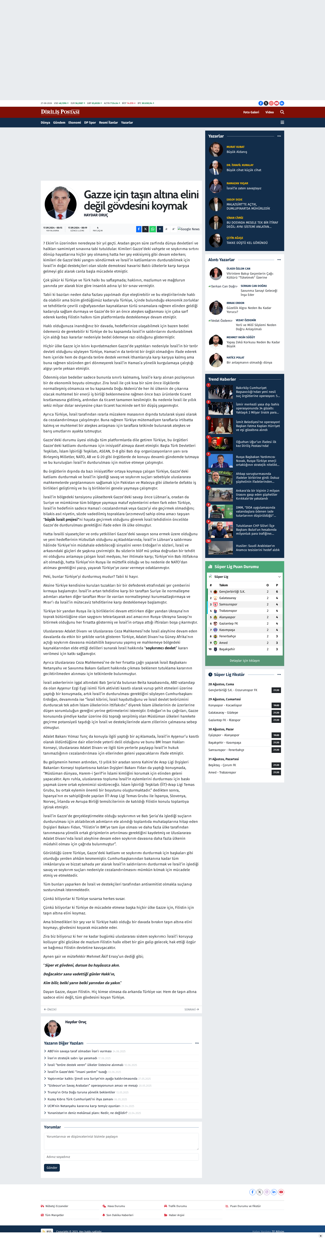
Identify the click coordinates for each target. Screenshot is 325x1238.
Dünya (45, 123)
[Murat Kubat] (215, 149)
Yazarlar (127, 123)
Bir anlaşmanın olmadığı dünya (249, 363)
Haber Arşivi (176, 1215)
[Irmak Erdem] (215, 307)
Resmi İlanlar (108, 123)
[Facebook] (252, 1192)
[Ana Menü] (282, 122)
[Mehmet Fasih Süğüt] (215, 342)
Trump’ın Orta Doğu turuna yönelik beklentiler (82, 1092)
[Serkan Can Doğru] (223, 286)
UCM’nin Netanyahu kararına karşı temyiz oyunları (84, 1106)
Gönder (52, 1168)
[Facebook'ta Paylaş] (138, 229)
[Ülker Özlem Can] (215, 273)
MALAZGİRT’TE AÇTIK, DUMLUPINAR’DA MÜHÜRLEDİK (248, 206)
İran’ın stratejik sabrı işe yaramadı (73, 1058)
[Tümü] (279, 136)
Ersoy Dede (234, 199)
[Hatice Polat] (215, 360)
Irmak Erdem (235, 303)
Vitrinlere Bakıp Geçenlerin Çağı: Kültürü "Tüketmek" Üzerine (250, 276)
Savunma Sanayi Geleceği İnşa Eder (259, 293)
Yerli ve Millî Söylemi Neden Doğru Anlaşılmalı (256, 327)
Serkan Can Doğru (254, 286)
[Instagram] (267, 1192)
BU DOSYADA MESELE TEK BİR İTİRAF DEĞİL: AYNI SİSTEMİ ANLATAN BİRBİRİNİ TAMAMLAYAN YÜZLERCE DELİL (252, 225)
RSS (48, 1231)
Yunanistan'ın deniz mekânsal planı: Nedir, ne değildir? (88, 1113)
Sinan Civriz (235, 217)
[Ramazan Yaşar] (215, 186)
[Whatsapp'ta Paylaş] (152, 229)
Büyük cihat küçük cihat (244, 170)
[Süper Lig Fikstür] (279, 675)
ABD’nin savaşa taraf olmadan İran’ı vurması (80, 1051)
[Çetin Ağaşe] (215, 240)
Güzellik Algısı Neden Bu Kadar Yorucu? (249, 310)
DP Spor (90, 123)
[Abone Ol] (189, 229)
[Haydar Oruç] (61, 203)
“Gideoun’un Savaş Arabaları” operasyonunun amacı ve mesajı (93, 1086)
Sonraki (190, 1009)
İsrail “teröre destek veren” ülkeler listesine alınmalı (86, 1065)
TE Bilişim (278, 1231)
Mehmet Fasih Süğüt (241, 337)
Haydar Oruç (96, 215)
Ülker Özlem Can (238, 268)
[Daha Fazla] (160, 229)
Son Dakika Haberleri (119, 1215)
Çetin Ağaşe (235, 238)
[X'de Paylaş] (145, 229)
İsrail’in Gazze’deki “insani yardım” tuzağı (78, 1072)
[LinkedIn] (274, 1192)
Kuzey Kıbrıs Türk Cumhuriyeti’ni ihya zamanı (81, 1099)
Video (270, 112)
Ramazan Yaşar (237, 183)
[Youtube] (281, 1192)
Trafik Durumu (178, 1206)
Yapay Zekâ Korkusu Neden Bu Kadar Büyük (253, 344)
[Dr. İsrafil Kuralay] (215, 167)
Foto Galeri (251, 112)
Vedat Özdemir (246, 320)
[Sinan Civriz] (215, 222)
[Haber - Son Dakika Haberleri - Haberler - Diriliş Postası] (60, 112)
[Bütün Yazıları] (197, 1043)
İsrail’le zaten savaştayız (244, 188)
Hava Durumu (116, 1206)
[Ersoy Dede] (215, 204)
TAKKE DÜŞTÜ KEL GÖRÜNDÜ (247, 243)
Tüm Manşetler (54, 1215)
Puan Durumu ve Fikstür (245, 1206)
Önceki (51, 1009)
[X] (260, 1192)
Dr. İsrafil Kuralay (240, 165)
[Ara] (282, 112)
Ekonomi (74, 123)
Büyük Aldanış (237, 152)
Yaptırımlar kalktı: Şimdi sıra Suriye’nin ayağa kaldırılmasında (93, 1079)
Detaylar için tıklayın (245, 661)
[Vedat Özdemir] (220, 320)
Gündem (59, 123)
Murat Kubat (236, 147)
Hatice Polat (235, 357)
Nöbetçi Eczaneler (57, 1206)
